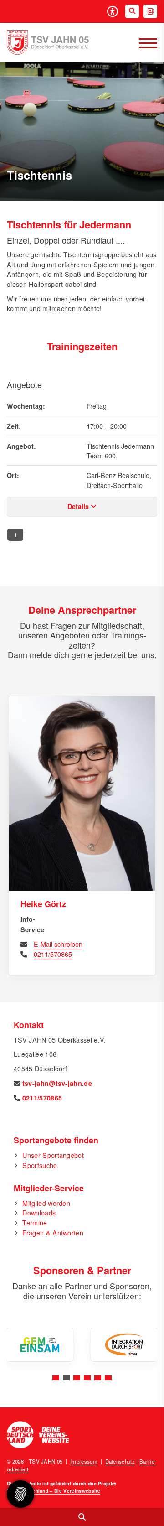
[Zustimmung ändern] (20, 1494)
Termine (34, 1222)
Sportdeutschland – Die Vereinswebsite (53, 1490)
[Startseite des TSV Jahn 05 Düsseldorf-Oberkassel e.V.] (48, 42)
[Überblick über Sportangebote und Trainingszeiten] (82, 1517)
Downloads (39, 1212)
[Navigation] (144, 42)
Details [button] (79, 506)
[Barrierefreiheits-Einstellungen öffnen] (112, 11)
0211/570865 (53, 954)
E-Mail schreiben (58, 944)
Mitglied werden (46, 1203)
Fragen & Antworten (52, 1232)
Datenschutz (120, 1461)
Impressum (83, 1461)
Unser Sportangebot (53, 1155)
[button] (56, 1377)
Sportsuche (39, 1165)
